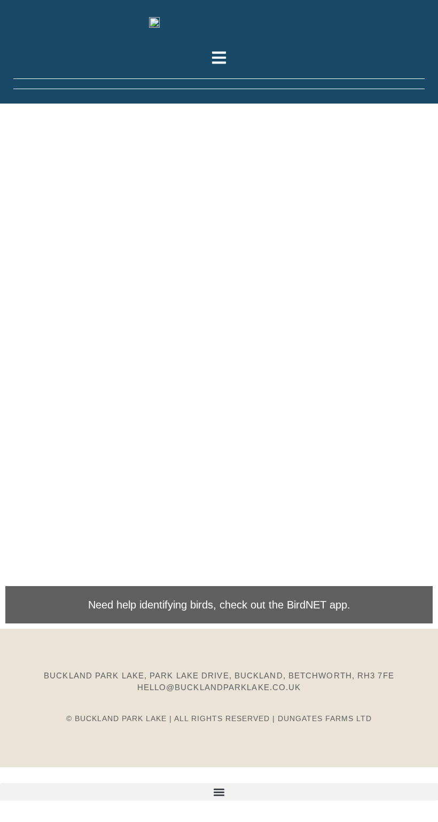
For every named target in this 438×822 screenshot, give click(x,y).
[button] (219, 792)
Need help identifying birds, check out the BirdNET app (217, 605)
